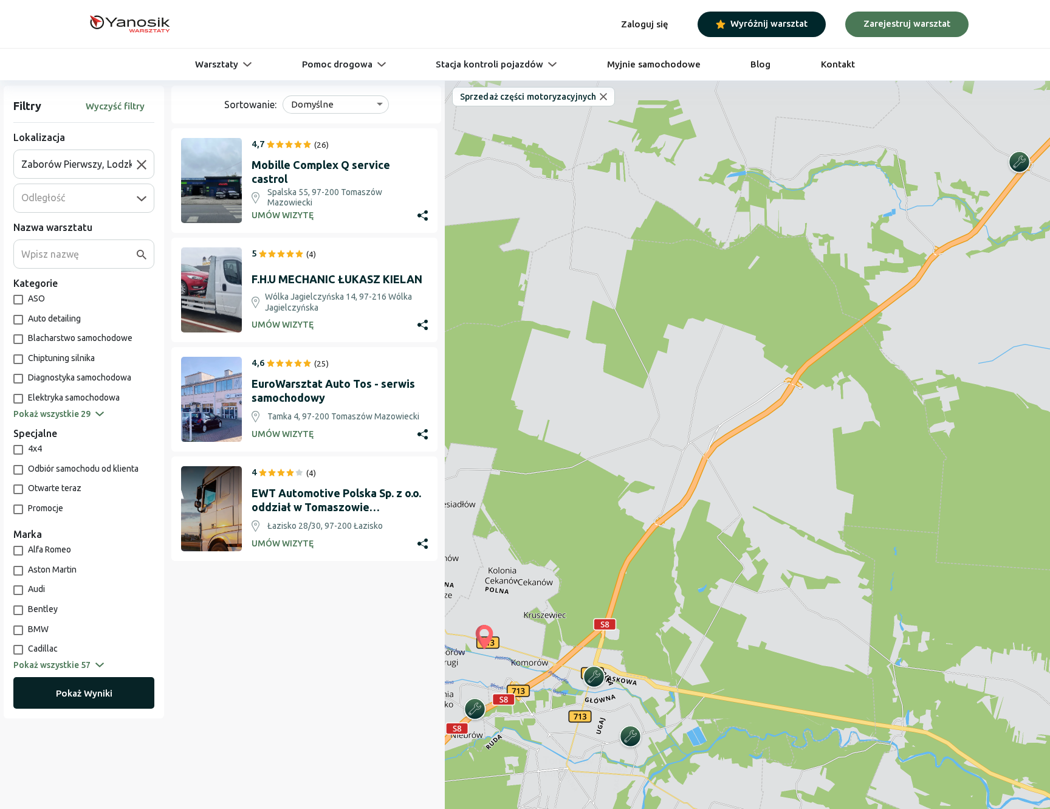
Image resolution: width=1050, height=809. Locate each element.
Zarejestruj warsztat (906, 23)
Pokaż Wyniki (84, 693)
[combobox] (79, 164)
